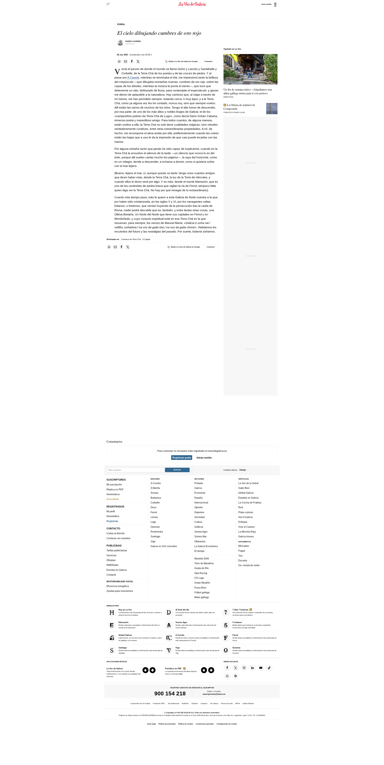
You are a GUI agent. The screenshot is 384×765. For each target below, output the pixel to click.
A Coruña (156, 483)
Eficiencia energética (117, 586)
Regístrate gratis (181, 457)
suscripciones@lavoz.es (214, 694)
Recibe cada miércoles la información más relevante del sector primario (196, 625)
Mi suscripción (114, 484)
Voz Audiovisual (173, 703)
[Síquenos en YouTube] (260, 667)
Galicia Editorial (248, 703)
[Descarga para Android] (153, 670)
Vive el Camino (246, 526)
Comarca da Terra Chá (131, 239)
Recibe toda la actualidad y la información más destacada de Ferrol (254, 637)
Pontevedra (157, 531)
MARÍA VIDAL (229, 97)
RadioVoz (185, 703)
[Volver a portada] (192, 4)
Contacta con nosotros (118, 538)
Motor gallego (201, 597)
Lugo (153, 522)
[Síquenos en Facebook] (227, 667)
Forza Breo (200, 587)
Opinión (198, 507)
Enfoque (242, 522)
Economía (199, 493)
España (198, 497)
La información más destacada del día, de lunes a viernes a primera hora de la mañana (140, 612)
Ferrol (154, 512)
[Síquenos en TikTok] (269, 667)
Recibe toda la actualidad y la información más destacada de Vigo (197, 650)
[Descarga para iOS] (145, 670)
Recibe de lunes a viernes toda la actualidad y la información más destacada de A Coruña (197, 637)
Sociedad (199, 517)
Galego (242, 470)
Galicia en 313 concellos (164, 546)
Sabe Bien (244, 488)
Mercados (243, 546)
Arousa (154, 493)
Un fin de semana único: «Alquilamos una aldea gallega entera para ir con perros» (248, 91)
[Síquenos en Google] (235, 676)
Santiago (155, 536)
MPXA (237, 703)
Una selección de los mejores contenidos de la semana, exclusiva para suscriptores (252, 612)
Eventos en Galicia (116, 570)
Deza (153, 507)
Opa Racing (200, 573)
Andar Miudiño (202, 582)
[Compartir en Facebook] (131, 61)
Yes (240, 555)
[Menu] (108, 4)
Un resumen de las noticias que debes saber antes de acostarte (195, 612)
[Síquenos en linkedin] (252, 667)
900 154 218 (170, 693)
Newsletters (112, 516)
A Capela (133, 77)
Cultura (198, 522)
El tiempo (199, 551)
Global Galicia (246, 493)
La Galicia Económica (206, 546)
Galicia (198, 488)
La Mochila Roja (247, 531)
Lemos (154, 517)
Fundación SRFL (159, 703)
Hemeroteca (113, 494)
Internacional (201, 502)
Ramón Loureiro (133, 41)
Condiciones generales (205, 724)
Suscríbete (112, 499)
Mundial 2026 (201, 558)
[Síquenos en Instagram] (244, 667)
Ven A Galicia (245, 517)
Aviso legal (151, 724)
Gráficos (198, 526)
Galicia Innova (246, 536)
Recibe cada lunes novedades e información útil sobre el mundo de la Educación (138, 625)
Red (240, 507)
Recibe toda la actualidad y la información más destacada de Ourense (254, 650)
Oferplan (111, 560)
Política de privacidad (167, 724)
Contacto (111, 574)
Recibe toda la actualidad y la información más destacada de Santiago (140, 650)
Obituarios (199, 541)
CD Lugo (199, 577)
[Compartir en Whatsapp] (119, 61)
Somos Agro (200, 531)
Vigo (153, 541)
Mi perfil (110, 511)
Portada (198, 483)
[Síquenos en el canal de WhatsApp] (227, 676)
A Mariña (155, 488)
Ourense (155, 526)
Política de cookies (185, 724)
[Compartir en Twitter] (138, 61)
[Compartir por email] (125, 61)
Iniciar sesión (204, 457)
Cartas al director (115, 533)
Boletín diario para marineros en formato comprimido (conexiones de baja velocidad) (251, 625)
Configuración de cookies (227, 724)
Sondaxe (194, 703)
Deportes (199, 512)
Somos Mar (200, 536)
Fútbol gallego (202, 592)
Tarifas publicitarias (116, 550)
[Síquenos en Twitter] (235, 667)
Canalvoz (204, 703)
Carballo (155, 502)
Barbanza (156, 497)
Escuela (242, 560)
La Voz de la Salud (248, 483)
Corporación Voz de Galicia (140, 703)
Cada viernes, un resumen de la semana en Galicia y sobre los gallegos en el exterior (140, 637)
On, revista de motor (249, 565)
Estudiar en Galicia (248, 497)
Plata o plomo (245, 512)
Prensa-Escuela (227, 703)
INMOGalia (112, 565)
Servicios (111, 555)
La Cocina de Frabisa (249, 502)
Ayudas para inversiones (119, 591)
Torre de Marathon (204, 563)
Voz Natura (214, 703)
